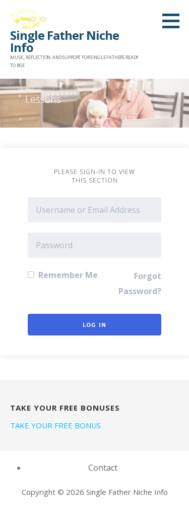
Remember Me (67, 274)
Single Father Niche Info (64, 41)
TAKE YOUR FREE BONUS (55, 425)
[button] (174, 21)
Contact (102, 467)
